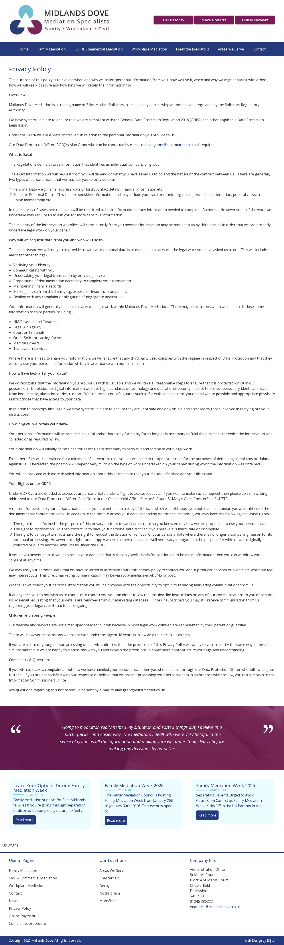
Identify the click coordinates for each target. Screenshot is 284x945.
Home (24, 49)
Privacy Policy (20, 908)
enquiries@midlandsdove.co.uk (215, 906)
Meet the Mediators (192, 49)
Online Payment (22, 915)
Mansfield (107, 900)
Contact (259, 49)
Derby (104, 885)
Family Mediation (51, 49)
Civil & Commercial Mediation (99, 49)
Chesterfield (109, 878)
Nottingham (109, 893)
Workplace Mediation (149, 49)
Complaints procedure (27, 923)
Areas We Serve (231, 49)
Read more (25, 819)
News (13, 900)
